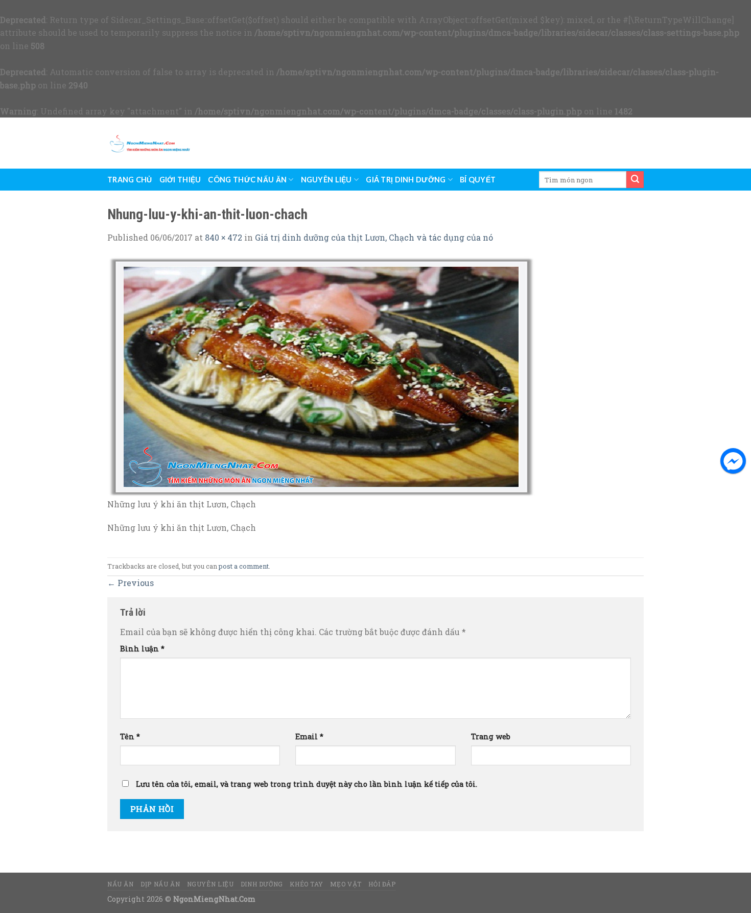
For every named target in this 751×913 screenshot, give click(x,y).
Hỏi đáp (381, 884)
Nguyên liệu (326, 179)
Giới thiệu (180, 179)
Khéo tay (306, 884)
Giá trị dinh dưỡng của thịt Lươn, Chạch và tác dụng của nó (374, 237)
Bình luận (142, 648)
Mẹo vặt (346, 884)
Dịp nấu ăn (160, 884)
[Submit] (635, 179)
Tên (130, 736)
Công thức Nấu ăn (247, 179)
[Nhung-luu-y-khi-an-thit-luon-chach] (321, 375)
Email (309, 736)
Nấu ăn (120, 884)
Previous (130, 582)
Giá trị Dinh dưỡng (405, 179)
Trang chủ (129, 179)
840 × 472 (223, 237)
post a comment (244, 566)
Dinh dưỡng (262, 884)
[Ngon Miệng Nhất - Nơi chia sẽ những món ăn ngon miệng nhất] (149, 143)
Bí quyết (478, 179)
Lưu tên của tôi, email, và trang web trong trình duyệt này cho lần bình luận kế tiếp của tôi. (306, 784)
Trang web (490, 736)
